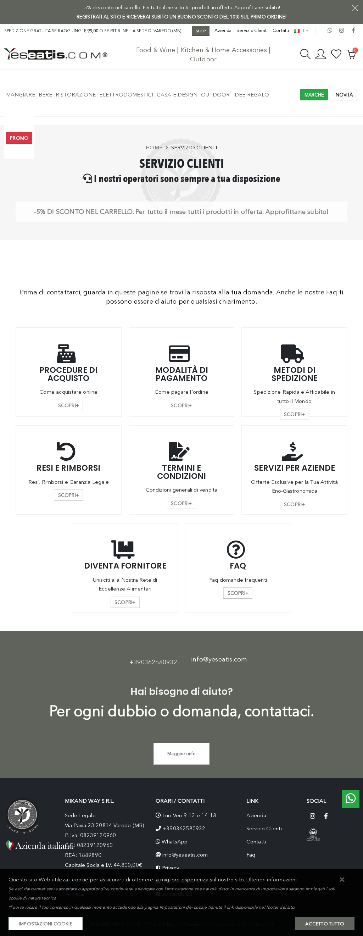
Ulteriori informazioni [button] (271, 879)
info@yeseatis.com (219, 659)
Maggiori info (181, 753)
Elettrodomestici (126, 95)
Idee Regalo (251, 95)
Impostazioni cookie (45, 923)
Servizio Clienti (251, 30)
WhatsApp (175, 841)
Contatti (281, 30)
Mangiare (20, 95)
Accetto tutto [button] (324, 923)
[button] (342, 880)
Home (154, 147)
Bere (45, 95)
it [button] (302, 30)
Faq (251, 855)
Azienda (222, 30)
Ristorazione (76, 95)
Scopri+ (68, 405)
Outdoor (215, 95)
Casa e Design (177, 95)
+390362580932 (153, 662)
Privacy (170, 868)
